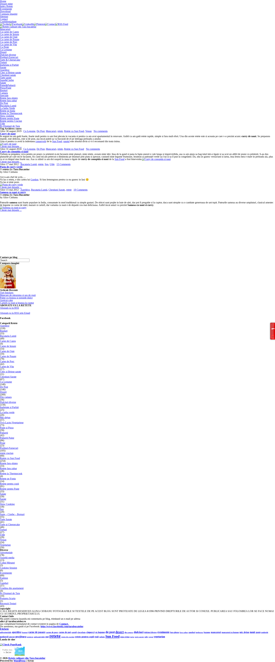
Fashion (4, 578)
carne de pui (65, 632)
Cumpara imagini (8, 14)
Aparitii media (7, 557)
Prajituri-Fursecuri (9, 57)
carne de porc (52, 632)
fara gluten (174, 632)
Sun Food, (57, 141)
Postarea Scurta (7, 598)
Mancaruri (5, 29)
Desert (3, 52)
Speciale (4, 95)
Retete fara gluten (9, 98)
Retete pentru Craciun (11, 121)
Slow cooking (7, 116)
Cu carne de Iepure (9, 34)
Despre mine (6, 3)
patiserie (264, 632)
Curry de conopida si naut (14, 151)
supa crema (125, 637)
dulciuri (139, 632)
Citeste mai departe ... (11, 146)
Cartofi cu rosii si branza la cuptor (17, 302)
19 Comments (81, 189)
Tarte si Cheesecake (10, 524)
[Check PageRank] (10, 644)
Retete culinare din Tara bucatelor (26, 658)
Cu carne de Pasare (9, 39)
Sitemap (4, 16)
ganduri (192, 632)
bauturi (25, 632)
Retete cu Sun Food (74, 131)
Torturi (3, 62)
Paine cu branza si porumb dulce (16, 297)
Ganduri (4, 583)
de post (110, 632)
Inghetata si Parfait (9, 65)
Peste (2, 443)
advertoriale (5, 632)
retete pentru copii (84, 636)
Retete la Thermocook (11, 113)
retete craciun (6, 453)
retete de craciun (67, 637)
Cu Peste (4, 47)
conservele (40, 141)
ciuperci (90, 632)
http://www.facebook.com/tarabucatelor (62, 626)
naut (252, 632)
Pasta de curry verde (11, 166)
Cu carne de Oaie (9, 37)
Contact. (64, 624)
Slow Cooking (7, 504)
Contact (4, 19)
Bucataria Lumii (8, 105)
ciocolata (81, 632)
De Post (4, 103)
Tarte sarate (5, 77)
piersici (12, 637)
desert (119, 632)
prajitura (20, 636)
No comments (101, 131)
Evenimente (6, 8)
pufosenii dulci (39, 637)
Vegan (88, 131)
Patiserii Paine (7, 438)
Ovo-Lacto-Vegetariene (12, 422)
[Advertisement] (95, 233)
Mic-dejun (5, 417)
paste (258, 632)
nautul (66, 141)
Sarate (3, 67)
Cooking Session (8, 567)
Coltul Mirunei (7, 562)
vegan (150, 637)
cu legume (100, 632)
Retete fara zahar (8, 100)
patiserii (4, 636)
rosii (97, 637)
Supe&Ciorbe (7, 80)
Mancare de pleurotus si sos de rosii (18, 295)
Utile (2, 123)
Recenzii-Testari (8, 603)
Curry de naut (8, 133)
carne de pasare (36, 632)
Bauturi (3, 90)
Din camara (6, 397)
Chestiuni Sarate (57, 189)
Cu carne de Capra (9, 31)
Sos (46, 164)
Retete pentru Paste (9, 118)
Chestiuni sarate (8, 75)
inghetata (199, 632)
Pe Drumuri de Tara (10, 126)
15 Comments (63, 164)
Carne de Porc (7, 361)
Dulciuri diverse (8, 54)
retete (60, 131)
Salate (3, 82)
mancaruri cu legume (230, 632)
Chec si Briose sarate (10, 72)
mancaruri (216, 632)
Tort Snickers (6, 292)
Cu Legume (6, 49)
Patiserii (4, 432)
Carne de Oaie (7, 351)
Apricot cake (6, 300)
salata (102, 637)
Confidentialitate (8, 21)
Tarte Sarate (6, 519)
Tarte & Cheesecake (10, 59)
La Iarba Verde (7, 108)
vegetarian (159, 636)
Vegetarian (5, 545)
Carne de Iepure (8, 346)
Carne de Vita (7, 366)
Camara (4, 93)
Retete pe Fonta (8, 478)
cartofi (74, 632)
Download (5, 11)
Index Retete (6, 6)
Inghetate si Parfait (9, 407)
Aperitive (4, 70)
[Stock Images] (8, 287)
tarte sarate (139, 637)
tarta (132, 637)
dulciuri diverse (150, 632)
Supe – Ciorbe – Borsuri (12, 514)
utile (146, 637)
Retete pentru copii (9, 483)
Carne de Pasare (8, 356)
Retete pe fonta (7, 110)
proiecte (30, 637)
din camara (128, 632)
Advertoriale (6, 552)
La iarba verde (7, 412)
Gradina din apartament (12, 588)
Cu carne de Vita (8, 44)
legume (207, 632)
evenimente (163, 632)
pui (47, 637)
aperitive (16, 632)
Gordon (34, 179)
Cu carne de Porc (8, 42)
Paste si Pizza (7, 427)
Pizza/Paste (5, 87)
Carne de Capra (8, 341)
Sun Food (119, 159)
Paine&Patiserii (7, 85)
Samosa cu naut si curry (13, 192)
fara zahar (184, 632)
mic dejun (244, 632)
